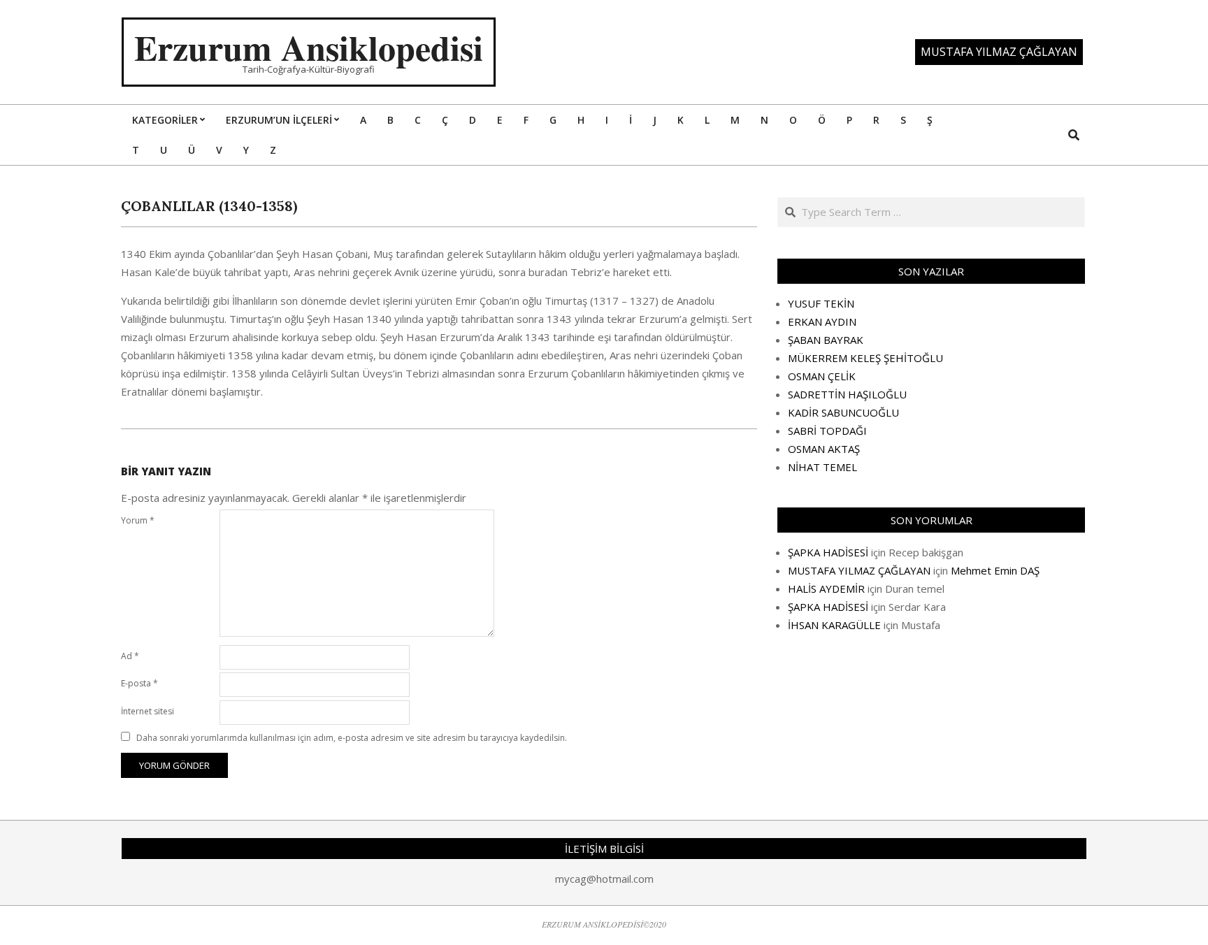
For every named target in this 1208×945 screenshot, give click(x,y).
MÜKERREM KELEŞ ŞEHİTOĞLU (865, 358)
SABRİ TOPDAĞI (827, 431)
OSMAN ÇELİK (822, 376)
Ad (130, 656)
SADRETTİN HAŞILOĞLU (847, 394)
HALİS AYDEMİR (826, 589)
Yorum (137, 520)
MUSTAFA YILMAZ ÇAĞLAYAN (859, 570)
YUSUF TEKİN (821, 303)
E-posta (139, 683)
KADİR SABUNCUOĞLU (843, 412)
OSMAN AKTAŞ (824, 449)
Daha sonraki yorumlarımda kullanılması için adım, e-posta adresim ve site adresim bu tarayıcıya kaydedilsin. (351, 738)
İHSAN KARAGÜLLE (834, 625)
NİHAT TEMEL (822, 467)
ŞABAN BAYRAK (825, 340)
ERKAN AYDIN (822, 322)
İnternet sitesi (147, 711)
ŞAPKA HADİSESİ (828, 552)
